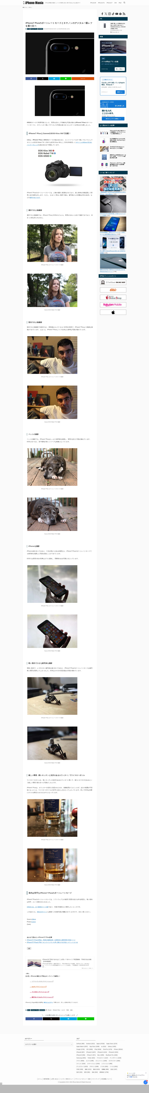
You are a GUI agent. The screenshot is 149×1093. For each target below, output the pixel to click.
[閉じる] (146, 1073)
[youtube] (116, 13)
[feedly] (120, 13)
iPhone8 (80, 1052)
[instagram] (109, 13)
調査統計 (104, 1072)
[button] (31, 78)
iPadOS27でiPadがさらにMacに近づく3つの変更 (117, 147)
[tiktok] (113, 13)
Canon (33, 922)
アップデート (115, 1058)
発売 (87, 1072)
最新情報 (40, 28)
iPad (98, 1049)
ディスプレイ (82, 1066)
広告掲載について (106, 1079)
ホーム (40, 1079)
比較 (71, 1010)
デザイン (94, 1066)
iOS (28, 28)
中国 (80, 1069)
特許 (79, 1072)
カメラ (63, 1010)
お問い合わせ (54, 1079)
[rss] (124, 13)
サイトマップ (96, 1079)
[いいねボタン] (29, 948)
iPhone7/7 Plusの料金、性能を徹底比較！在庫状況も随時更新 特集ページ (51, 940)
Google (81, 1049)
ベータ (114, 1066)
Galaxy (112, 1046)
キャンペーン (101, 1060)
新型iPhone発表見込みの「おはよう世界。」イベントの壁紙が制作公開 (118, 156)
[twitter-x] (105, 13)
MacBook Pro (111, 1055)
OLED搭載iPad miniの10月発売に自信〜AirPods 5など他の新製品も (117, 140)
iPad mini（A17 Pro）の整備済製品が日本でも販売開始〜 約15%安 (117, 164)
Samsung (81, 1058)
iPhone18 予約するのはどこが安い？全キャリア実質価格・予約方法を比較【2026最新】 (67, 960)
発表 (95, 1072)
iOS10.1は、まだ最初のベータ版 (37, 907)
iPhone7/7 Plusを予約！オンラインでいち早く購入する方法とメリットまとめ (52, 942)
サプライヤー (114, 1060)
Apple (101, 1043)
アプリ (80, 1060)
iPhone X (91, 1055)
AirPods (80, 1043)
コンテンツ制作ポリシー (66, 1079)
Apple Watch (82, 1046)
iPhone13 (102, 1052)
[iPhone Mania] (33, 2)
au (103, 1046)
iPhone (49, 1010)
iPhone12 (91, 1052)
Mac (101, 1055)
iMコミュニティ (48, 1002)
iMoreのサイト (42, 912)
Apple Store (111, 1043)
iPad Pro (107, 1049)
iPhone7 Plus (34, 28)
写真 (67, 1010)
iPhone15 (81, 1055)
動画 (96, 1069)
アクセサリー (102, 1058)
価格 (88, 1069)
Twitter (91, 1058)
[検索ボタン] (124, 3)
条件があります (35, 197)
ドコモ (104, 1066)
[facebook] (102, 13)
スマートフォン (93, 1063)
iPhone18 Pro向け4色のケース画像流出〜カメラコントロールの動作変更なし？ (118, 132)
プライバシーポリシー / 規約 (83, 1079)
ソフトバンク (107, 1063)
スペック (81, 1063)
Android (90, 1043)
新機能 (105, 1069)
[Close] (1, 1084)
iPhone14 (113, 1052)
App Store (94, 1046)
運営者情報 (46, 1079)
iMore (34, 919)
